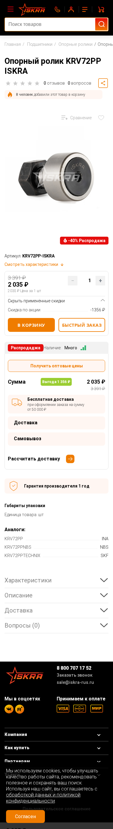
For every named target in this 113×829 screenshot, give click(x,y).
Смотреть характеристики (31, 264)
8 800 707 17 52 (74, 668)
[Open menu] (11, 9)
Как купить (17, 747)
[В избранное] (102, 118)
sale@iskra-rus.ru (75, 682)
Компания (16, 734)
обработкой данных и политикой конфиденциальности (43, 798)
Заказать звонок (75, 675)
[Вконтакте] (9, 709)
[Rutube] (19, 709)
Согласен (25, 816)
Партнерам (17, 761)
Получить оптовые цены (56, 365)
